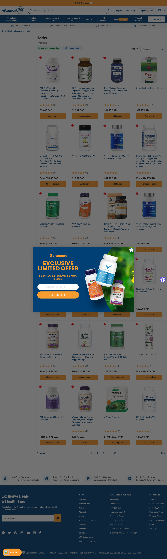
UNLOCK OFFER (58, 295)
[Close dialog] (131, 249)
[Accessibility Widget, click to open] (163, 279)
